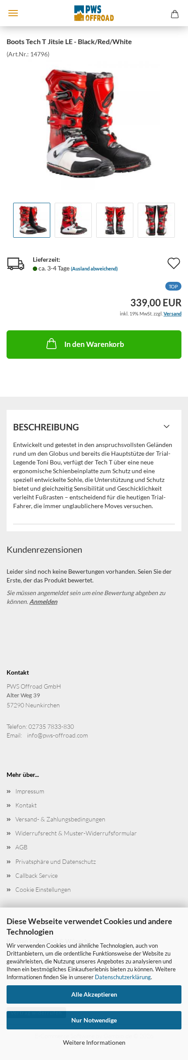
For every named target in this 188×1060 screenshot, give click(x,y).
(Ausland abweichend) (94, 268)
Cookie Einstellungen (43, 889)
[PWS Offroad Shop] (94, 13)
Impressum (29, 791)
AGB (21, 847)
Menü (13, 13)
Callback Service (36, 875)
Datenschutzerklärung (123, 976)
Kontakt (26, 805)
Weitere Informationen (94, 1042)
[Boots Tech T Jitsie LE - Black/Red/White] (94, 123)
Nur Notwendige (94, 1020)
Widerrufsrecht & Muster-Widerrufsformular (76, 833)
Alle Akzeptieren (94, 994)
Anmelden (43, 601)
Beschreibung (46, 427)
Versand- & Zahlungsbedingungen (60, 819)
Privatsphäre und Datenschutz (55, 861)
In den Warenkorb (94, 344)
